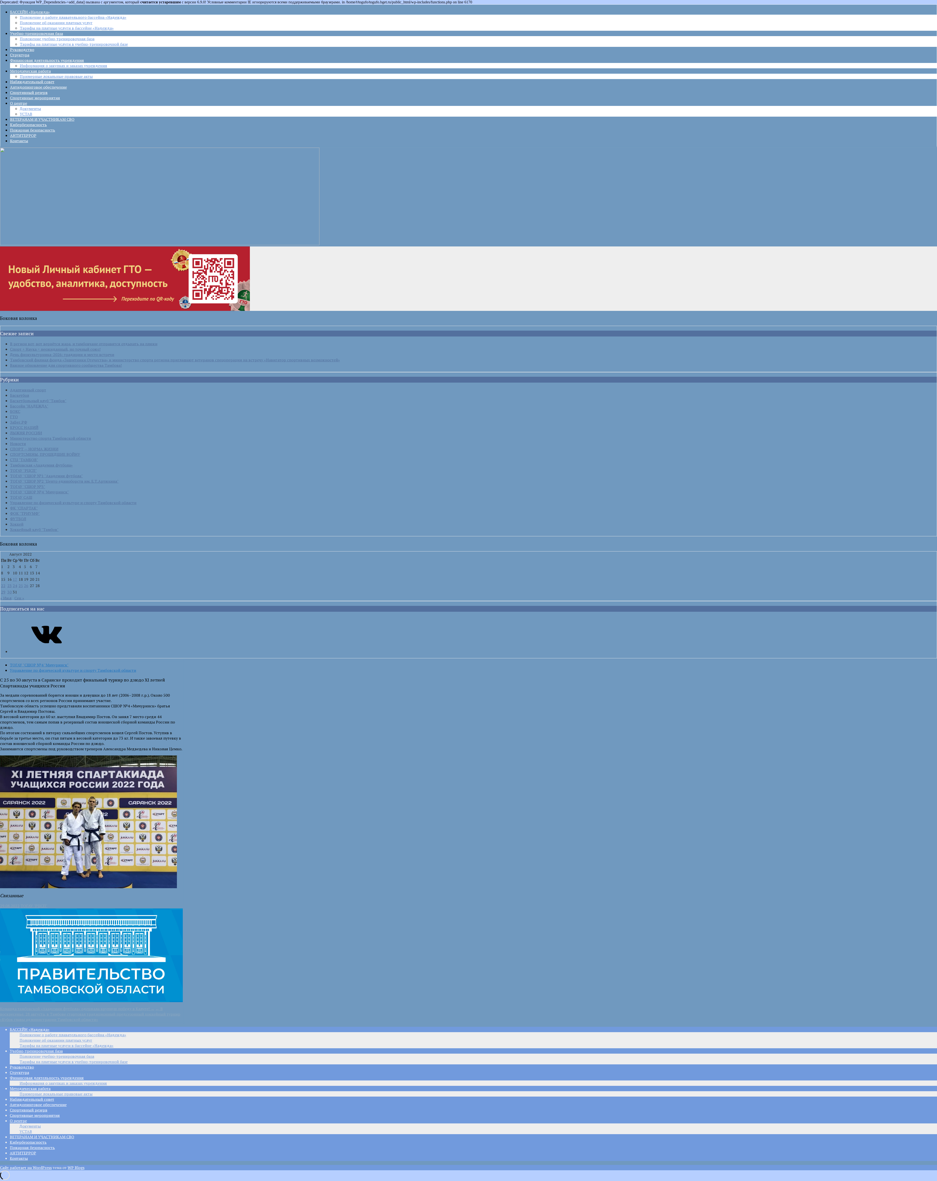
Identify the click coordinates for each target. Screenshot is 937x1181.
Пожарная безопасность (32, 130)
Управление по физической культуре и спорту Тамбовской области (73, 502)
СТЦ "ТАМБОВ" (24, 459)
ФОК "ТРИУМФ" (25, 513)
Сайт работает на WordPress (26, 1167)
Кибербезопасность (28, 124)
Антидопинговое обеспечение (38, 87)
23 (9, 585)
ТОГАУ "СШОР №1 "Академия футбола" (46, 476)
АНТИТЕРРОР (23, 135)
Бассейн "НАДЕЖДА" (29, 406)
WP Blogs (76, 1167)
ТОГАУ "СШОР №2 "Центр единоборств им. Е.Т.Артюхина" (64, 481)
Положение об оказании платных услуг (56, 22)
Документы (30, 108)
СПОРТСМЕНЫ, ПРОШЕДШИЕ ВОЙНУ (45, 454)
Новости (18, 443)
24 (15, 585)
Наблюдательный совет (32, 81)
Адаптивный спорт (28, 390)
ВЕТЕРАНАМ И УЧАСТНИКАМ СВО (42, 119)
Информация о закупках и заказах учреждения (63, 65)
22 (3, 585)
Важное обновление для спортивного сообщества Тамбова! (66, 365)
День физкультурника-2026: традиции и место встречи (62, 354)
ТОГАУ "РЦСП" (23, 470)
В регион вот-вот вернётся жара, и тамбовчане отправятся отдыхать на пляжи (83, 343)
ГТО (14, 416)
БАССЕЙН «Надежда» (30, 12)
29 (3, 592)
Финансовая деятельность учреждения (47, 60)
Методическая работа (30, 71)
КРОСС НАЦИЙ (24, 427)
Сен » (19, 598)
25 (21, 585)
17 (15, 579)
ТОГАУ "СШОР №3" (27, 486)
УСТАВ (26, 114)
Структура (19, 55)
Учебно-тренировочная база (36, 33)
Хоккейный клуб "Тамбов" (34, 529)
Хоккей (16, 524)
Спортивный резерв (29, 92)
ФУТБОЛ (18, 518)
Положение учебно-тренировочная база (57, 38)
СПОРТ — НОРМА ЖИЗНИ (34, 449)
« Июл (5, 598)
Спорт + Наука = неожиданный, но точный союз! (55, 349)
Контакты (19, 140)
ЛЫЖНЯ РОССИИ (26, 433)
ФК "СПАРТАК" (24, 508)
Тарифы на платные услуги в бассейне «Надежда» (67, 28)
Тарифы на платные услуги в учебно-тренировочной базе (74, 44)
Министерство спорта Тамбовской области (50, 438)
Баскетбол (19, 395)
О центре (18, 103)
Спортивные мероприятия (35, 98)
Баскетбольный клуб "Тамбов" (38, 400)
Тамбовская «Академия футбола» (41, 465)
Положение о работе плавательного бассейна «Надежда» (73, 17)
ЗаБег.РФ (18, 422)
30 (9, 592)
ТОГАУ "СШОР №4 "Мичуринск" (39, 492)
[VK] (46, 651)
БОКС (15, 411)
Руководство (22, 49)
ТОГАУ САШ (21, 497)
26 (26, 585)
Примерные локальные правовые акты (56, 76)
